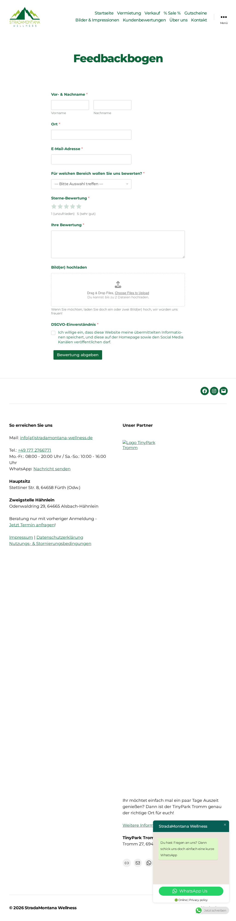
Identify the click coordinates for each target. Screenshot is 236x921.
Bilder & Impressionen (97, 20)
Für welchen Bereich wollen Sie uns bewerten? (98, 173)
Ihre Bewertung (67, 225)
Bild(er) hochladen (69, 267)
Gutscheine (195, 13)
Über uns (178, 20)
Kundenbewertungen (144, 20)
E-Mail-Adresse (67, 149)
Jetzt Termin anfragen (32, 524)
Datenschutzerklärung (59, 537)
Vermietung (129, 13)
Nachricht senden (52, 468)
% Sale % (172, 13)
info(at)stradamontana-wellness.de (56, 437)
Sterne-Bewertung (70, 198)
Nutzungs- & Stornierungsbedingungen (50, 543)
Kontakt (199, 20)
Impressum (21, 537)
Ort (55, 124)
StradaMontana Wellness (51, 907)
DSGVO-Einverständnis (74, 324)
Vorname (58, 113)
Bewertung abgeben (78, 354)
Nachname (102, 113)
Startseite (104, 13)
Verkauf (152, 13)
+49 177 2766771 (34, 450)
